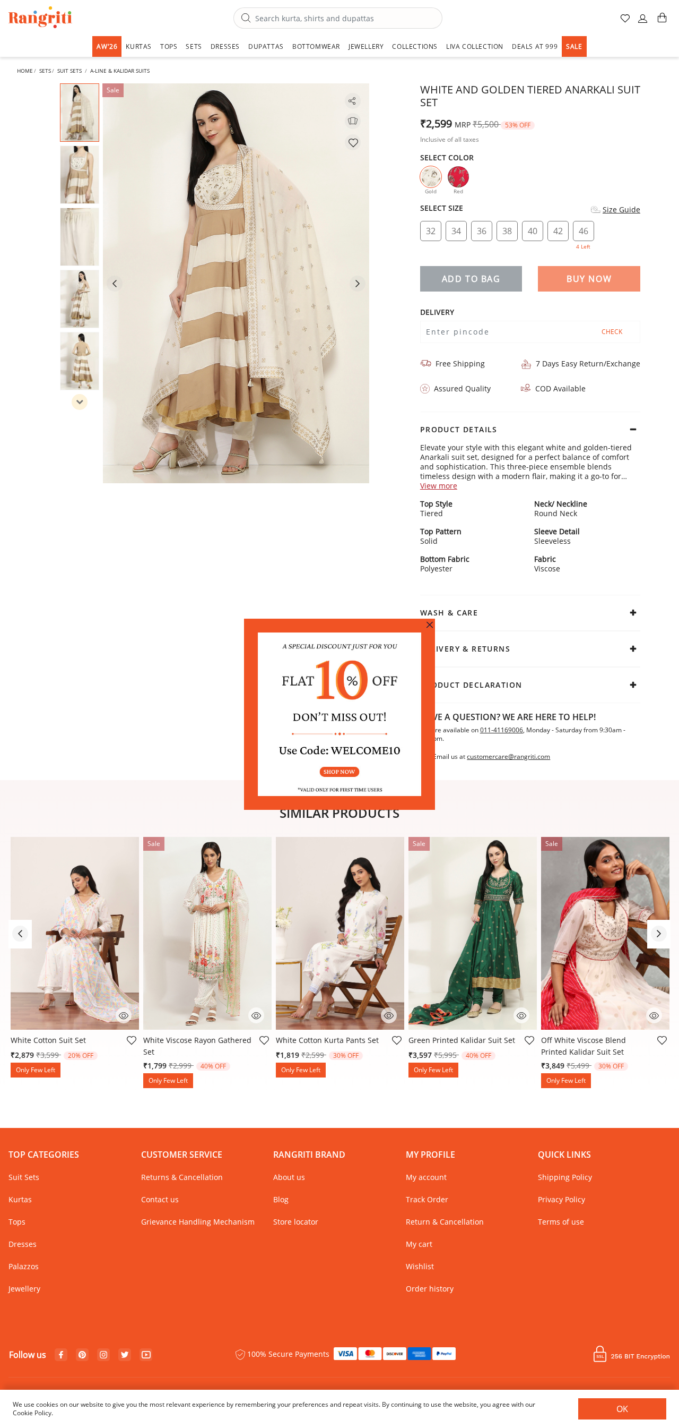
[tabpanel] (236, 283)
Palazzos (23, 1266)
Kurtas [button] (139, 46)
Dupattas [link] (266, 46)
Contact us (160, 1199)
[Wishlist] (353, 142)
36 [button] (481, 231)
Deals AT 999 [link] (535, 46)
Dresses (22, 1244)
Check (612, 331)
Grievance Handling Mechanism (198, 1222)
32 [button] (431, 231)
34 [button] (456, 231)
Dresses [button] (225, 46)
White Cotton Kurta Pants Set (327, 1040)
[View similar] (353, 121)
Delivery (437, 312)
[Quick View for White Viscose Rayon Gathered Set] (256, 1014)
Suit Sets (69, 70)
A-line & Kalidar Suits (120, 70)
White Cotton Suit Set (48, 1040)
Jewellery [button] (366, 46)
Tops (16, 1222)
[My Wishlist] (626, 23)
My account (426, 1177)
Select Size (441, 208)
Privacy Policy (561, 1199)
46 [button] (583, 233)
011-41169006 (501, 729)
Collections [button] (415, 46)
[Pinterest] (82, 1355)
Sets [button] (194, 46)
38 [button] (507, 231)
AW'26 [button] (107, 46)
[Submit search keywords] (246, 19)
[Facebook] (61, 1355)
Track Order (427, 1199)
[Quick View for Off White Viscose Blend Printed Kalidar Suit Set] (654, 1014)
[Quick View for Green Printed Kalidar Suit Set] (521, 1014)
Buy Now (589, 279)
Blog (281, 1199)
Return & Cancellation (445, 1222)
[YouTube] (146, 1355)
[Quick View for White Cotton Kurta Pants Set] (389, 1014)
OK (622, 1409)
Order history (430, 1289)
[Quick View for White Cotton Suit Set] (124, 1014)
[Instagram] (103, 1355)
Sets (45, 70)
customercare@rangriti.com (508, 757)
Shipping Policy (565, 1177)
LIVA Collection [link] (474, 46)
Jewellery (24, 1289)
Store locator (295, 1222)
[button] (643, 23)
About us (289, 1177)
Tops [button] (168, 46)
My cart (419, 1244)
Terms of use (561, 1222)
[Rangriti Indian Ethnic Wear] (40, 18)
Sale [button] (574, 46)
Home (25, 70)
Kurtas (20, 1199)
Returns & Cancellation (182, 1177)
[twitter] (125, 1354)
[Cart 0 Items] (662, 22)
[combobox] (337, 18)
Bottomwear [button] (316, 46)
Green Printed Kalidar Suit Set (461, 1040)
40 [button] (532, 231)
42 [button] (558, 231)
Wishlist (420, 1266)
